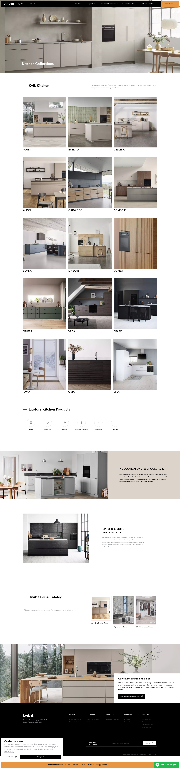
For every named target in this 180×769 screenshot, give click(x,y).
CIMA (71, 392)
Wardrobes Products (112, 722)
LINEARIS (73, 271)
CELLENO (119, 150)
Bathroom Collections (94, 719)
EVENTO (73, 150)
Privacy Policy (9, 752)
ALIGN (27, 210)
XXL (143, 722)
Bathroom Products (93, 722)
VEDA (71, 331)
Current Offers (128, 722)
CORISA (118, 271)
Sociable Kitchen (147, 727)
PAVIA (26, 392)
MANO (27, 150)
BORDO (27, 271)
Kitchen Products (74, 722)
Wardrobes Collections (112, 719)
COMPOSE (120, 210)
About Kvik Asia (146, 719)
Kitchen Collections (75, 719)
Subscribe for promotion (94, 743)
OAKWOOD (75, 210)
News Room (127, 719)
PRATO (118, 331)
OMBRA (27, 331)
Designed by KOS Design (130, 754)
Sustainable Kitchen (148, 724)
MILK (116, 392)
